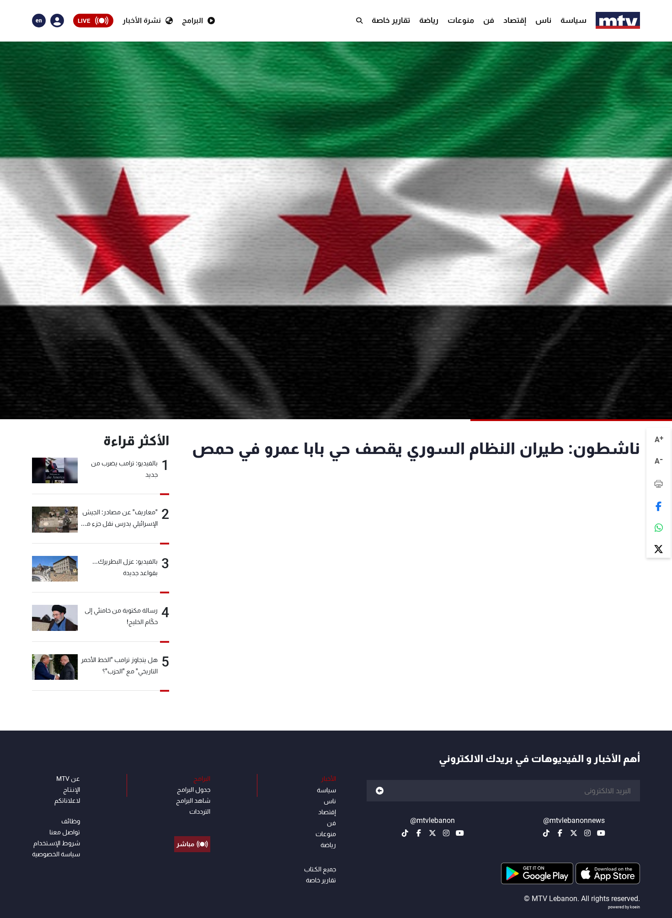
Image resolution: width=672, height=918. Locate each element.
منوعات (461, 20)
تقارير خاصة (391, 20)
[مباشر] (192, 823)
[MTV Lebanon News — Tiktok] (546, 833)
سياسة (573, 20)
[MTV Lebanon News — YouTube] (601, 833)
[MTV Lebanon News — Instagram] (587, 833)
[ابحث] (359, 20)
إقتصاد (514, 20)
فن (488, 20)
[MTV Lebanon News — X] (574, 833)
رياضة (428, 20)
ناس (543, 20)
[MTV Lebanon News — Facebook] (560, 833)
